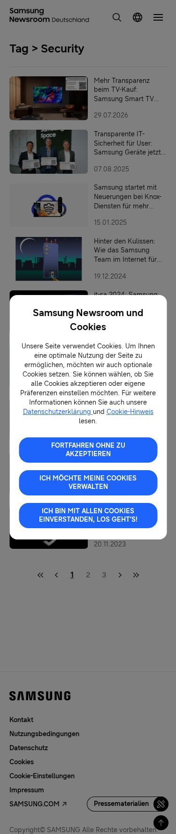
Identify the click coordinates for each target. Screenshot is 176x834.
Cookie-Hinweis (130, 412)
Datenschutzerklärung (58, 412)
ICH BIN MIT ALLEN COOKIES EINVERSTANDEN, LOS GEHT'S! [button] (88, 515)
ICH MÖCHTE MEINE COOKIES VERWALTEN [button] (88, 482)
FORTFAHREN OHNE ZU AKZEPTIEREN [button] (88, 450)
